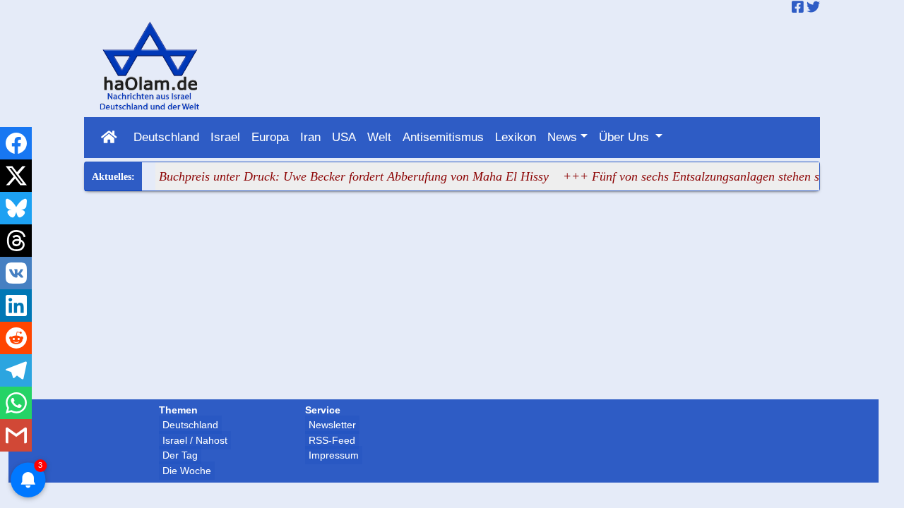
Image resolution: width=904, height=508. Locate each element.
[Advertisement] (452, 297)
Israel (225, 137)
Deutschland (166, 137)
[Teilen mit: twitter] (16, 175)
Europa (270, 137)
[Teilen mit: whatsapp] (16, 403)
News (562, 137)
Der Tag (180, 455)
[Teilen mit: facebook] (16, 143)
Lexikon (515, 137)
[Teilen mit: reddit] (16, 338)
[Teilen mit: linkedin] (16, 305)
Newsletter (332, 424)
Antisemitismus (443, 137)
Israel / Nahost (194, 440)
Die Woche (186, 470)
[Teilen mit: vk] (16, 273)
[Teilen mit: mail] (16, 435)
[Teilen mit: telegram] (16, 370)
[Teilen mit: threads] (16, 240)
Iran (310, 137)
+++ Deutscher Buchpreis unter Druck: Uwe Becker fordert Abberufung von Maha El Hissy (307, 176)
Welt (379, 137)
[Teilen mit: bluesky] (16, 208)
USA (344, 137)
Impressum (334, 455)
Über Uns (626, 137)
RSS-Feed (332, 440)
